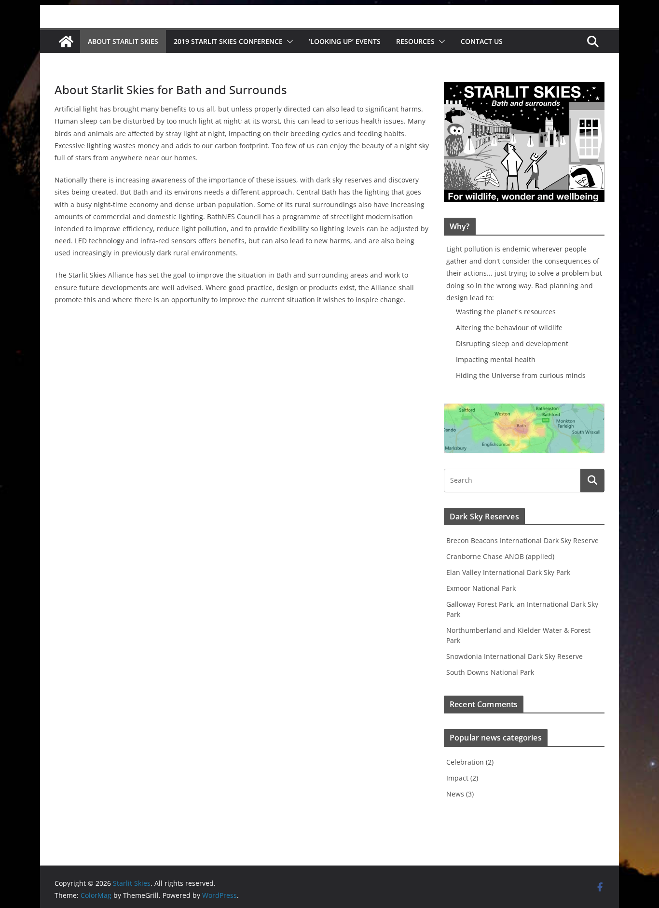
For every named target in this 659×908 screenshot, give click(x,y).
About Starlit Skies (123, 41)
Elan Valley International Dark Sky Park (508, 572)
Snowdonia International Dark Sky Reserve (514, 656)
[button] (288, 41)
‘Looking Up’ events (345, 41)
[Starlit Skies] (66, 41)
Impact (457, 777)
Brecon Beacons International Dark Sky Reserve (522, 540)
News (455, 793)
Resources (415, 41)
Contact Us (482, 41)
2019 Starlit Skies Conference (228, 41)
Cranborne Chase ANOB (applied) (500, 556)
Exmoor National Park (481, 588)
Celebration (465, 762)
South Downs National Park (490, 672)
